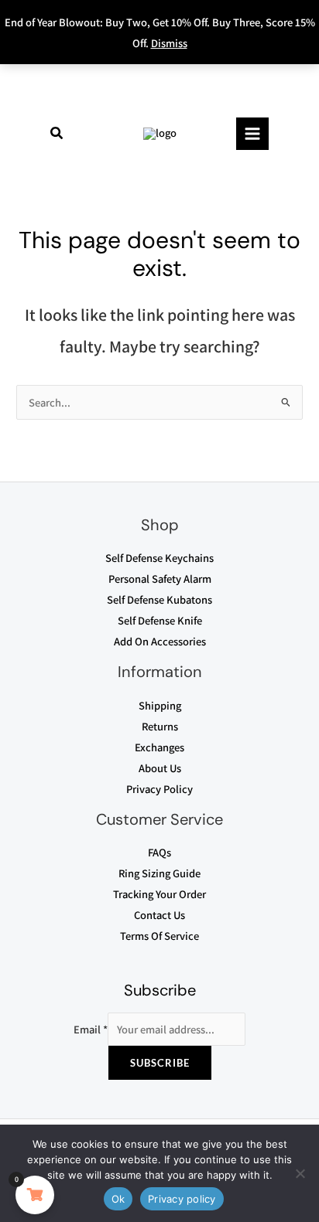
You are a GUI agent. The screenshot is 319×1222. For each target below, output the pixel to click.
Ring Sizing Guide (159, 873)
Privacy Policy (159, 788)
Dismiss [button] (169, 43)
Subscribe (160, 1063)
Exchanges (159, 747)
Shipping (160, 705)
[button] (57, 134)
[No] (299, 1173)
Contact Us (159, 914)
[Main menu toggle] (252, 133)
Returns (160, 726)
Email (91, 1029)
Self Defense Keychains (159, 557)
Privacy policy (182, 1199)
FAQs (159, 852)
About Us (160, 768)
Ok (118, 1199)
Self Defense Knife (160, 620)
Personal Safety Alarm (159, 578)
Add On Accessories (160, 641)
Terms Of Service (159, 935)
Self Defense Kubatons (159, 599)
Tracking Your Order (159, 894)
